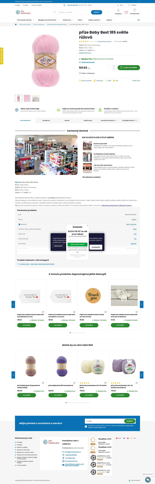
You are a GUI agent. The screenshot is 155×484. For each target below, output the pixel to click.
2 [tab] (71, 332)
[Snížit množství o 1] (113, 69)
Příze (16, 182)
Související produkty (108, 120)
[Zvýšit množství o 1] (113, 66)
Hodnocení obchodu (23, 450)
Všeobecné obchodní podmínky (27, 455)
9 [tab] (83, 332)
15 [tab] (88, 402)
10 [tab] (84, 332)
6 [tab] (78, 332)
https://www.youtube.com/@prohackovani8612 (74, 465)
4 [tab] (75, 332)
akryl (128, 224)
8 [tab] (81, 332)
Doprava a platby (36, 5)
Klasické (133, 244)
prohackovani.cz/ (71, 461)
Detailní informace (85, 53)
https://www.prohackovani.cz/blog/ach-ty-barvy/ (117, 205)
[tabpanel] (30, 304)
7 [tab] (79, 332)
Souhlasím (96, 247)
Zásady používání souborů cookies (25, 462)
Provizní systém (22, 465)
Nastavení (58, 246)
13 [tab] (85, 402)
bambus (133, 224)
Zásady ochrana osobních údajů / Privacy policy (27, 458)
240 (135, 234)
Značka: (136, 80)
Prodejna (25, 5)
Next (141, 304)
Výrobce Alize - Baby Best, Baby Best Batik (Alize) (37, 264)
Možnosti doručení (88, 62)
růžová (134, 219)
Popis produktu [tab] (25, 120)
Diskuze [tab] (67, 120)
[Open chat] (148, 480)
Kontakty (17, 5)
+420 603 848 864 (71, 455)
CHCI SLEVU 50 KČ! (77, 244)
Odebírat (129, 421)
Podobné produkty (128, 120)
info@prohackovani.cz (73, 452)
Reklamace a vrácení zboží (25, 452)
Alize (134, 229)
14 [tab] (87, 402)
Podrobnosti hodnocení (104, 41)
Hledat (96, 12)
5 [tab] (76, 332)
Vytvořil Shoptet (135, 480)
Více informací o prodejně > (91, 177)
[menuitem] (25, 20)
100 (135, 239)
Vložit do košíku (130, 68)
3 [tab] (73, 332)
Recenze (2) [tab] (46, 120)
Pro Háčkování (70, 458)
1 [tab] (70, 332)
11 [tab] (82, 402)
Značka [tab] (88, 120)
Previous (13, 304)
